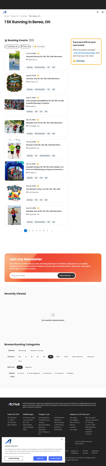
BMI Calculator (90, 418)
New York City (75, 422)
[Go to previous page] (21, 230)
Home (7, 16)
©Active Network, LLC (68, 458)
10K (44, 357)
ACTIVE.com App (29, 418)
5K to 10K (26, 422)
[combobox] (12, 46)
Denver (72, 425)
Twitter (12, 420)
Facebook (13, 418)
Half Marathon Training (90, 428)
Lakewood (48, 373)
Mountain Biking (44, 425)
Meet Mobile (27, 425)
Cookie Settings (13, 458)
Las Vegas (73, 430)
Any (19, 357)
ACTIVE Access (85, 452)
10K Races (42, 430)
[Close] (62, 439)
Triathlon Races (44, 420)
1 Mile (58, 357)
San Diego (73, 418)
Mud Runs (57, 427)
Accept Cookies (55, 458)
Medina (70, 373)
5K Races (42, 427)
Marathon (90, 357)
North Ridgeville (34, 373)
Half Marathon (59, 418)
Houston (73, 427)
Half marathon (77, 357)
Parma (21, 373)
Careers (66, 451)
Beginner (28, 367)
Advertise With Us (95, 452)
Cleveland (60, 373)
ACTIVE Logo (11, 404)
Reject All (40, 458)
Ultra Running (59, 422)
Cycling (41, 422)
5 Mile (66, 357)
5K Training (89, 422)
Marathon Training (88, 433)
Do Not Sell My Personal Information (83, 443)
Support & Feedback (74, 452)
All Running (22, 351)
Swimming (58, 430)
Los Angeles (74, 420)
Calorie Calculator (91, 420)
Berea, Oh (14, 16)
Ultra (20, 361)
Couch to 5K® (28, 420)
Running (24, 16)
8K (38, 357)
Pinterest (13, 422)
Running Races (44, 418)
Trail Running (58, 425)
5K (32, 357)
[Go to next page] (51, 230)
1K (26, 357)
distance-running (36, 351)
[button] (25, 46)
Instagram (13, 425)
